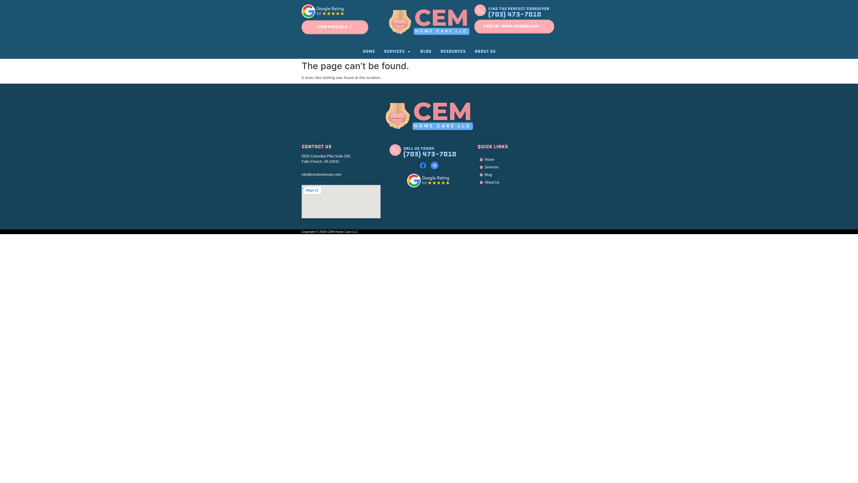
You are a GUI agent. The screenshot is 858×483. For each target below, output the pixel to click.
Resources (453, 51)
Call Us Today (418, 148)
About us (485, 51)
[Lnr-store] (434, 165)
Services (394, 51)
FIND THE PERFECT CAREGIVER (518, 8)
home (369, 51)
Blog (425, 51)
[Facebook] (423, 165)
